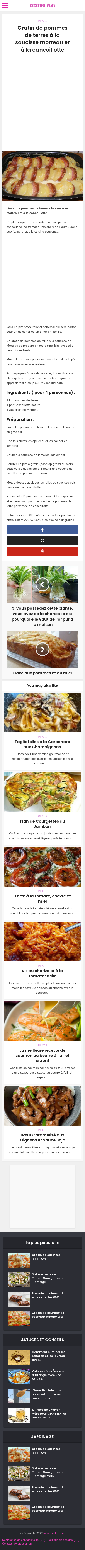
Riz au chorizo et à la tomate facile (42, 973)
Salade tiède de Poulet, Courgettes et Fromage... (48, 1278)
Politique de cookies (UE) (63, 1540)
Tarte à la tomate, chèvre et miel (42, 898)
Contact (7, 1543)
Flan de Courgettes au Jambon (42, 823)
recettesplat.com (54, 1533)
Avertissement (23, 1543)
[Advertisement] (42, 102)
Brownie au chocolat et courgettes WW (47, 1295)
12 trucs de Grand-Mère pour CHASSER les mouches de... (49, 1414)
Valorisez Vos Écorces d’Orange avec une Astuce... (48, 1375)
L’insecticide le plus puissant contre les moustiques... (46, 1394)
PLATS (42, 21)
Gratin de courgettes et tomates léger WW (48, 1315)
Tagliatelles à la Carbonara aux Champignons (42, 744)
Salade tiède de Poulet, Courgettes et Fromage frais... (48, 1472)
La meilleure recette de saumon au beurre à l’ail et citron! (42, 1055)
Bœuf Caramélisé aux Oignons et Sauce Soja (42, 1137)
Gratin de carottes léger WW (46, 1257)
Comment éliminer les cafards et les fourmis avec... (48, 1356)
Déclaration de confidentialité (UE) (23, 1540)
